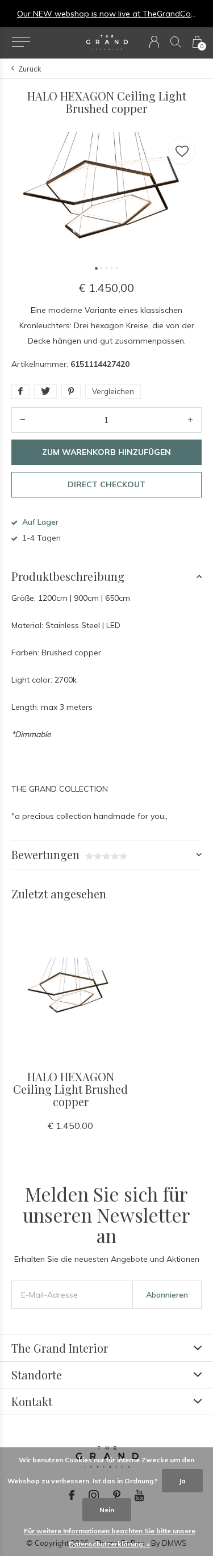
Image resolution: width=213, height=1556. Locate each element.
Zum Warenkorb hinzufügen (106, 452)
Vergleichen (113, 391)
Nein (106, 1509)
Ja (182, 1480)
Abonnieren (167, 1295)
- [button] (22, 420)
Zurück (29, 68)
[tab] (106, 576)
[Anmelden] (154, 42)
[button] (21, 42)
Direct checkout (106, 484)
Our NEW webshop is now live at (80, 14)
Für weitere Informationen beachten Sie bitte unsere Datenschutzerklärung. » (109, 1537)
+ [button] (190, 420)
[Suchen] (175, 42)
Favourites (181, 151)
